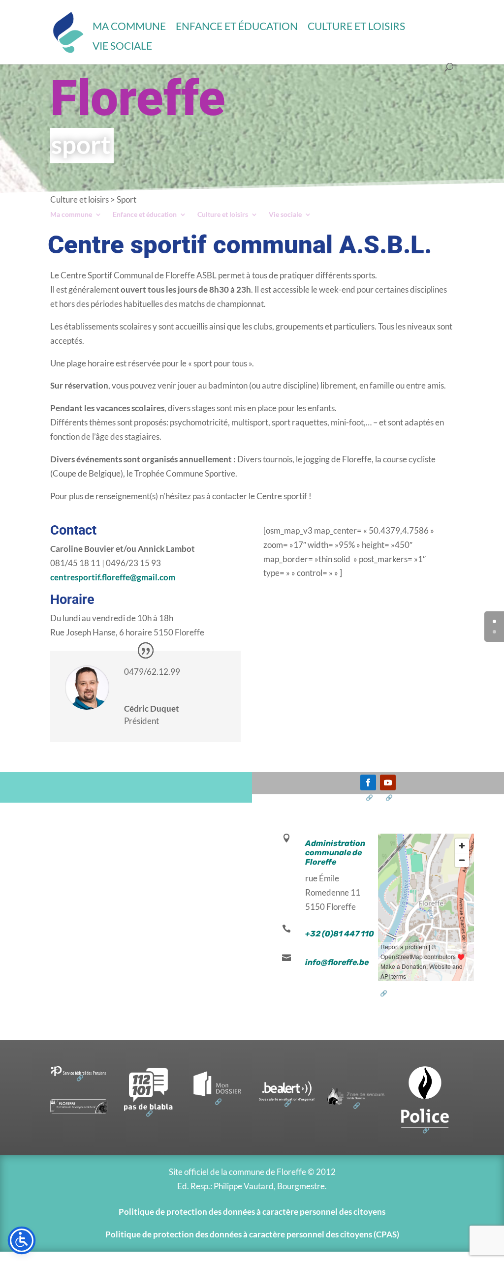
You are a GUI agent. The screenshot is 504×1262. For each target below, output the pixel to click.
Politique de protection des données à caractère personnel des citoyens (252, 1211)
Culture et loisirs (356, 26)
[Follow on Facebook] (368, 782)
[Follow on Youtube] (388, 782)
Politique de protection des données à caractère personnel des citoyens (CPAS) (252, 1234)
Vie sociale (122, 45)
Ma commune (129, 26)
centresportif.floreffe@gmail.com (112, 577)
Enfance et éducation (237, 26)
